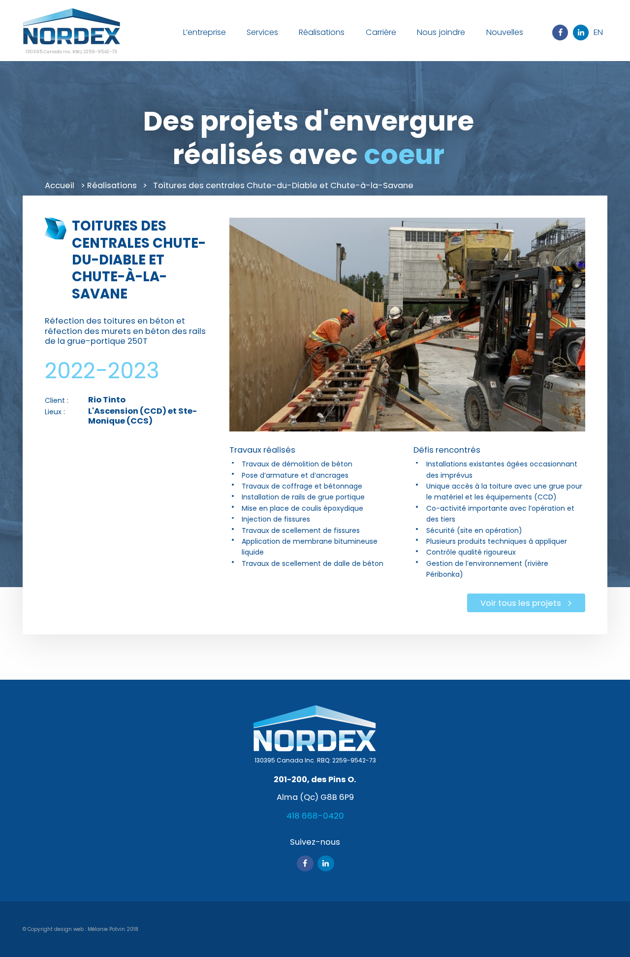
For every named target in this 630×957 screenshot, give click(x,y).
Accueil (59, 185)
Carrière (381, 32)
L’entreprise (204, 32)
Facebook (560, 32)
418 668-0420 (315, 816)
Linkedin (581, 32)
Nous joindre (441, 32)
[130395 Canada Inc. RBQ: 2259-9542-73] (71, 27)
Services (262, 32)
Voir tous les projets (520, 603)
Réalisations (322, 32)
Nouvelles (504, 32)
